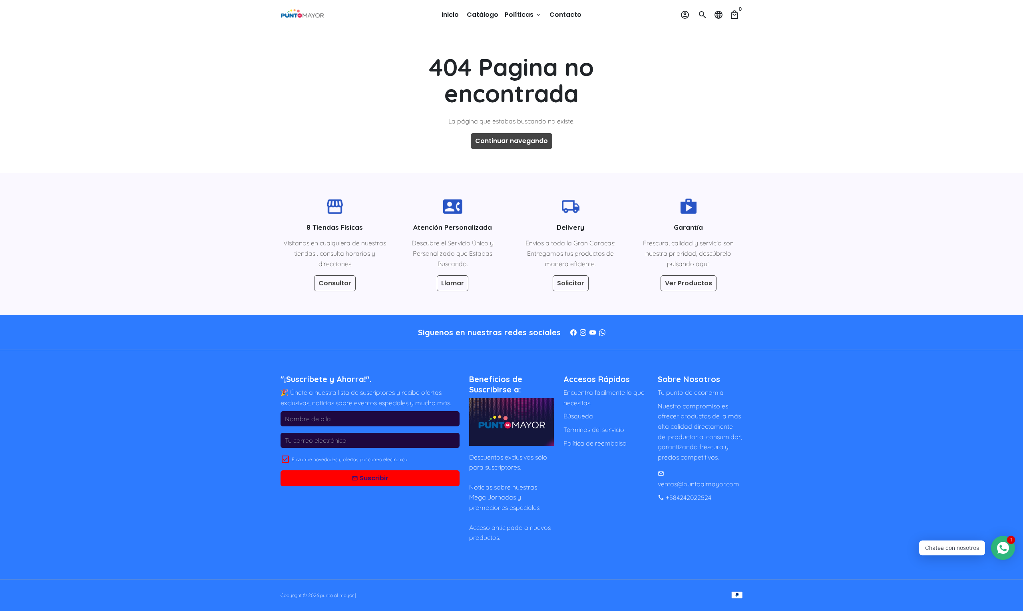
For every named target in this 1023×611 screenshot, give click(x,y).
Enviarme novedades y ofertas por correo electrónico (349, 459)
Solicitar (570, 283)
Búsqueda (578, 416)
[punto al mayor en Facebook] (573, 332)
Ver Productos (688, 283)
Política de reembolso (595, 443)
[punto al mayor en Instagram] (583, 332)
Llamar (452, 283)
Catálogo (482, 14)
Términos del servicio (593, 430)
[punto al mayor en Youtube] (592, 332)
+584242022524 (684, 498)
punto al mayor (337, 595)
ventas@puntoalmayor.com (698, 479)
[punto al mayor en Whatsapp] (602, 332)
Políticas (523, 14)
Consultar (334, 283)
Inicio (450, 14)
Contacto (565, 14)
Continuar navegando (511, 140)
